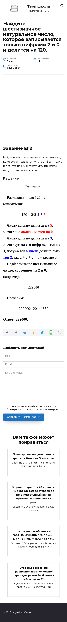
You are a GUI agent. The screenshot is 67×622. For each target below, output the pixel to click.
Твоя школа (38, 6)
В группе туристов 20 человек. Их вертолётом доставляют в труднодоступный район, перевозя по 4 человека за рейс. (33, 495)
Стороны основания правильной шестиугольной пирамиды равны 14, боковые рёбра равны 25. (33, 573)
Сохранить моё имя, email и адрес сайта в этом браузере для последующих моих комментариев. (33, 408)
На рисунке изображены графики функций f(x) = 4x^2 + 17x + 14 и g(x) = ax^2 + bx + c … (34, 535)
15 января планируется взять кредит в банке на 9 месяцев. (33, 456)
